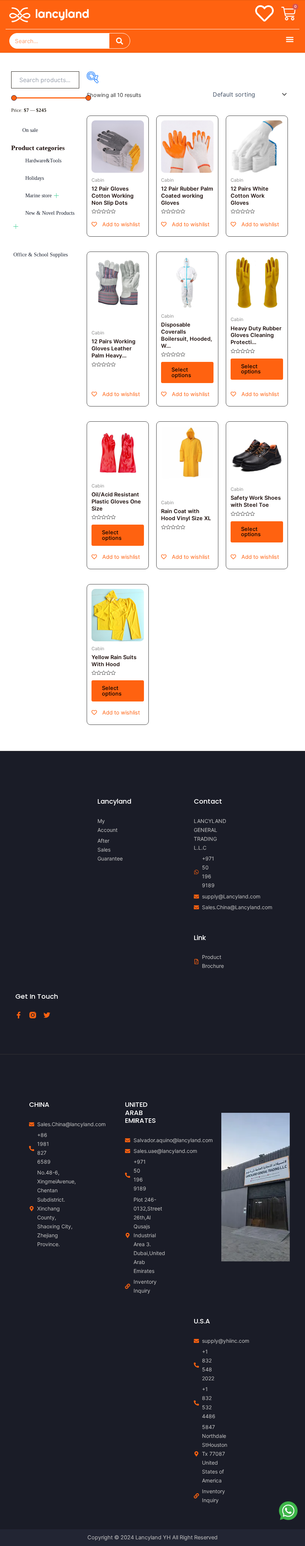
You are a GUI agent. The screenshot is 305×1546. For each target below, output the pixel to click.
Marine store (38, 195)
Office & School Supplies (40, 254)
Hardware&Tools (43, 160)
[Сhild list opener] (56, 195)
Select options (181, 372)
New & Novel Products (49, 213)
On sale (30, 130)
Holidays (34, 178)
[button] (289, 39)
